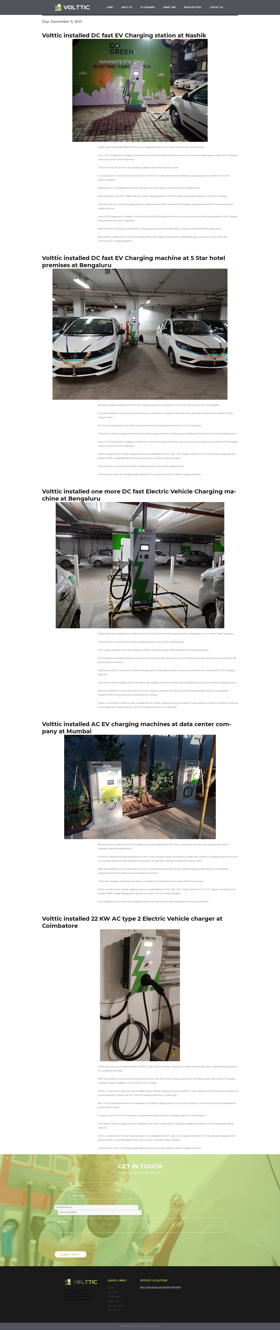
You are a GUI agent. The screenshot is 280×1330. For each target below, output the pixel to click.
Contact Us (216, 7)
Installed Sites (192, 7)
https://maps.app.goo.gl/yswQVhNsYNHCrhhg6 (160, 1287)
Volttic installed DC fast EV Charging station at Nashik (124, 35)
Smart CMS (169, 7)
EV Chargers (148, 7)
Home (110, 7)
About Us (126, 7)
